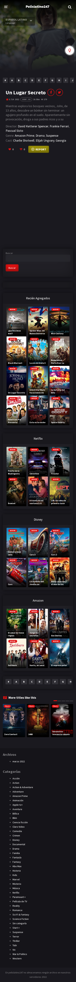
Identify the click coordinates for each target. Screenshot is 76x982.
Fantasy (17, 861)
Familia (16, 853)
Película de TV (20, 901)
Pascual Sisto (14, 131)
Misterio (17, 883)
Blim (15, 818)
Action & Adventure (23, 787)
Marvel (16, 879)
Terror (16, 936)
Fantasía (17, 857)
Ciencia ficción (20, 822)
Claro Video (19, 826)
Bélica (16, 813)
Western (17, 958)
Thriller (16, 940)
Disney (16, 839)
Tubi (15, 945)
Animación (18, 800)
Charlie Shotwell (23, 140)
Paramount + (19, 897)
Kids (15, 875)
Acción (16, 778)
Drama (40, 135)
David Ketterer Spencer (33, 126)
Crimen (16, 835)
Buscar (9, 253)
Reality (16, 905)
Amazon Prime (24, 135)
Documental (19, 844)
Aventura (17, 809)
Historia (17, 870)
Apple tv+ (18, 804)
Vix (14, 949)
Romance (17, 910)
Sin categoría (20, 923)
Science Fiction (21, 919)
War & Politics (20, 954)
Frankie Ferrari (59, 126)
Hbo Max (17, 866)
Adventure (18, 791)
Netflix (16, 892)
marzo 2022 (19, 761)
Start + (16, 927)
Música (16, 888)
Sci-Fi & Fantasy (21, 914)
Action (16, 782)
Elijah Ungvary (45, 140)
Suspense (52, 135)
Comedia (17, 831)
